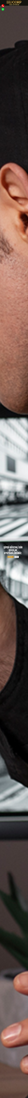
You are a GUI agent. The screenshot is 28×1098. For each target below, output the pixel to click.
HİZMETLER (10, 556)
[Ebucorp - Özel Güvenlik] (14, 3)
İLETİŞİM (16, 556)
